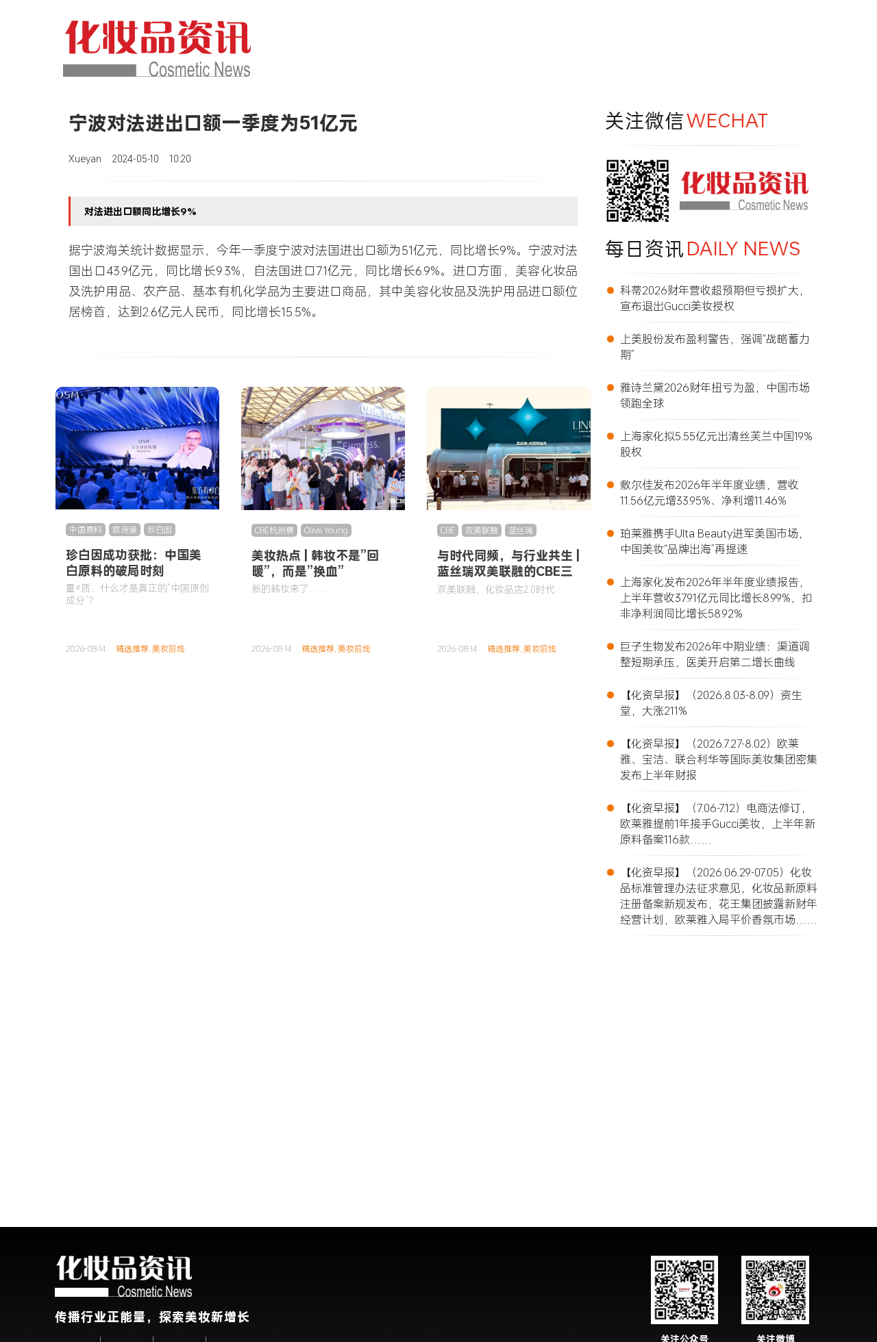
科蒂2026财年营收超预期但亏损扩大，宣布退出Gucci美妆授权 (715, 298)
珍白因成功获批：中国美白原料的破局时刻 (133, 562)
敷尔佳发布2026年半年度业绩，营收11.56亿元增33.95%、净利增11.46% (709, 492)
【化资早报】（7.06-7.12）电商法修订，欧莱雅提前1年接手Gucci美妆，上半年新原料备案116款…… (717, 823)
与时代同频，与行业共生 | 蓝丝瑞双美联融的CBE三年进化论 (508, 571)
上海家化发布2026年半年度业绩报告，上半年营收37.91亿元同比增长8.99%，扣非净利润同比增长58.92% (716, 597)
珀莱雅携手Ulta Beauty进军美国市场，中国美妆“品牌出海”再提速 (714, 541)
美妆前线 (168, 649)
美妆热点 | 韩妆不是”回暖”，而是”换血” (315, 563)
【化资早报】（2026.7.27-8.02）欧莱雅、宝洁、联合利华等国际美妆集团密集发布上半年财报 (718, 759)
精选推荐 (132, 649)
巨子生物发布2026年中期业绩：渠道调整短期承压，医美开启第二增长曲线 (715, 654)
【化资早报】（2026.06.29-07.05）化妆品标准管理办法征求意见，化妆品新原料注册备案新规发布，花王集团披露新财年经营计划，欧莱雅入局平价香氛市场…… (718, 895)
